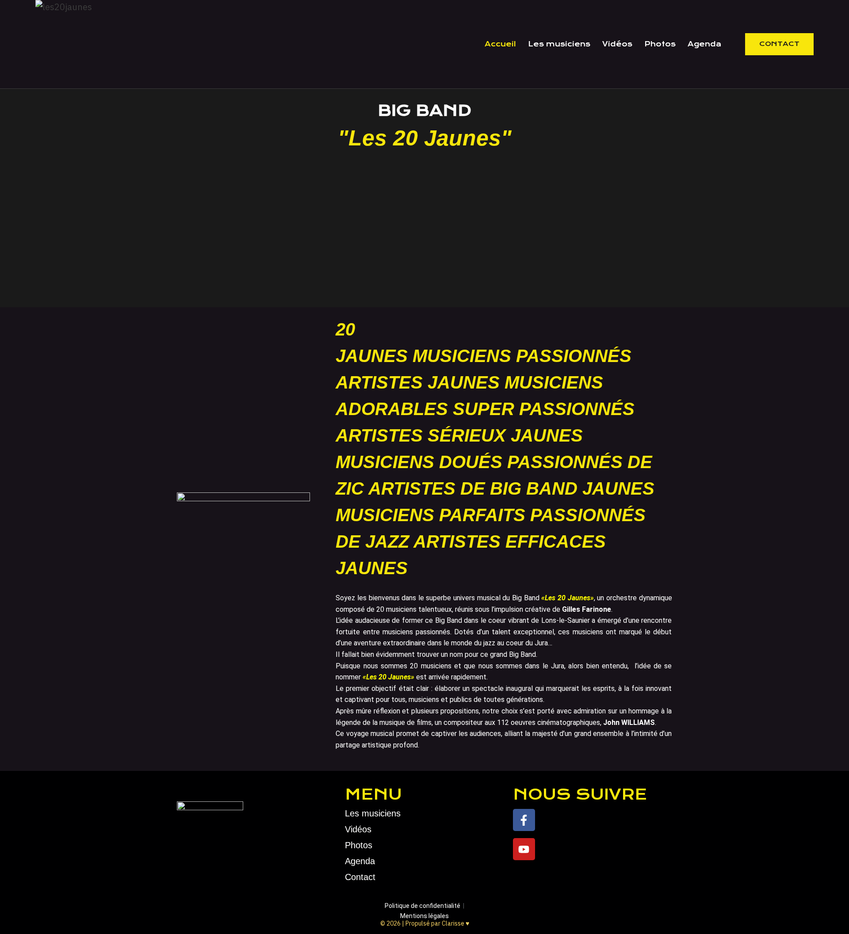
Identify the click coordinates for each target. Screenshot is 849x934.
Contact (779, 44)
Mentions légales (424, 915)
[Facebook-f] (524, 820)
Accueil (500, 44)
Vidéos (617, 44)
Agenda (705, 44)
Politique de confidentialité (422, 905)
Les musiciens (559, 44)
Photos (660, 44)
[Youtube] (524, 849)
